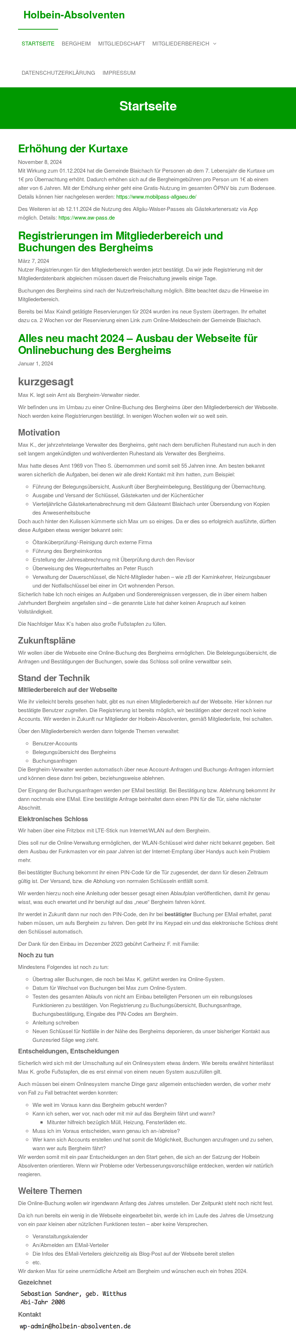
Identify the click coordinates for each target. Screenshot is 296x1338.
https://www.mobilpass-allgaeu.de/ (156, 196)
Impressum (119, 72)
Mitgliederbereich (180, 43)
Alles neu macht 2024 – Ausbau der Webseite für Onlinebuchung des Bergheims (137, 343)
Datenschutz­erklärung (58, 72)
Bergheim (76, 43)
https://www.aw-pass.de (86, 217)
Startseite (38, 43)
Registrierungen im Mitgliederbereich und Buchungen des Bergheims (120, 241)
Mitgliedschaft (121, 43)
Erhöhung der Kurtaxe (73, 148)
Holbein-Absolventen (74, 14)
